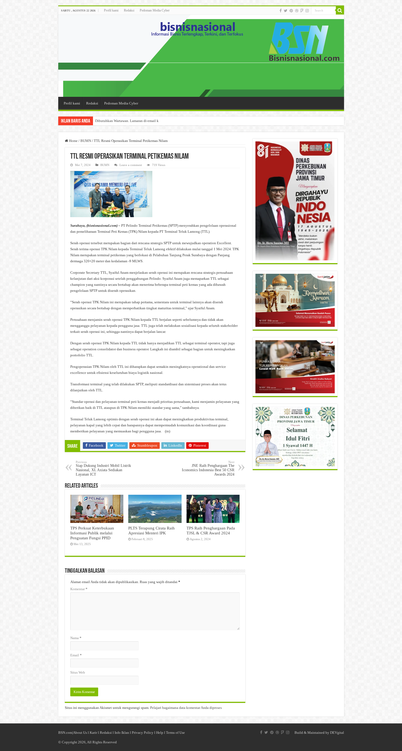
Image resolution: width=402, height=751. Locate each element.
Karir (93, 732)
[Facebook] (280, 10)
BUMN (85, 141)
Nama (75, 638)
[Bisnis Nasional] (201, 56)
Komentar (79, 589)
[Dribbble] (297, 10)
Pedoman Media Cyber (155, 10)
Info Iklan (122, 732)
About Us (80, 732)
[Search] (340, 10)
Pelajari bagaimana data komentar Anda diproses (186, 708)
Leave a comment (131, 165)
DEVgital (337, 732)
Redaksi (129, 10)
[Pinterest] (291, 10)
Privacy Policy (142, 732)
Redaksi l (107, 732)
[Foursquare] (302, 10)
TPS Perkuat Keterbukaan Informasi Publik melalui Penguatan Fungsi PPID (92, 533)
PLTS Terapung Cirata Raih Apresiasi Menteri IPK (151, 530)
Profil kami (111, 10)
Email (76, 655)
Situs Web (77, 672)
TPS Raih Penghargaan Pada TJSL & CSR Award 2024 (211, 530)
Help (159, 732)
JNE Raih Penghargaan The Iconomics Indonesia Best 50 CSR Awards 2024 (208, 468)
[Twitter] (285, 10)
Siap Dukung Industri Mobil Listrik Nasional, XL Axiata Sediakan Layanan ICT (103, 468)
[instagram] (307, 10)
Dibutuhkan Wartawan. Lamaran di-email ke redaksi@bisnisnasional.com (149, 121)
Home (73, 141)
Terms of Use (175, 732)
